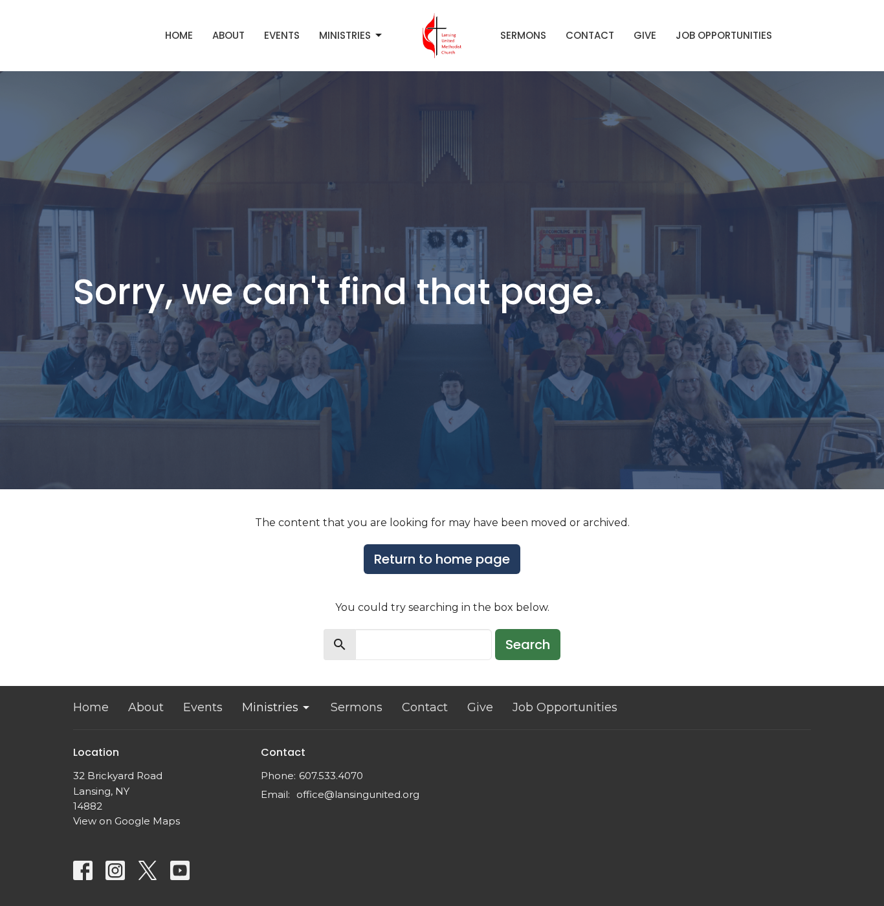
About (228, 35)
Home (179, 35)
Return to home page (442, 559)
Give (645, 35)
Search (527, 644)
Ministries (345, 35)
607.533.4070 (331, 775)
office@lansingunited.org (357, 794)
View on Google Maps (126, 821)
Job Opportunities (724, 35)
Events (282, 35)
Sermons (523, 35)
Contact (590, 35)
